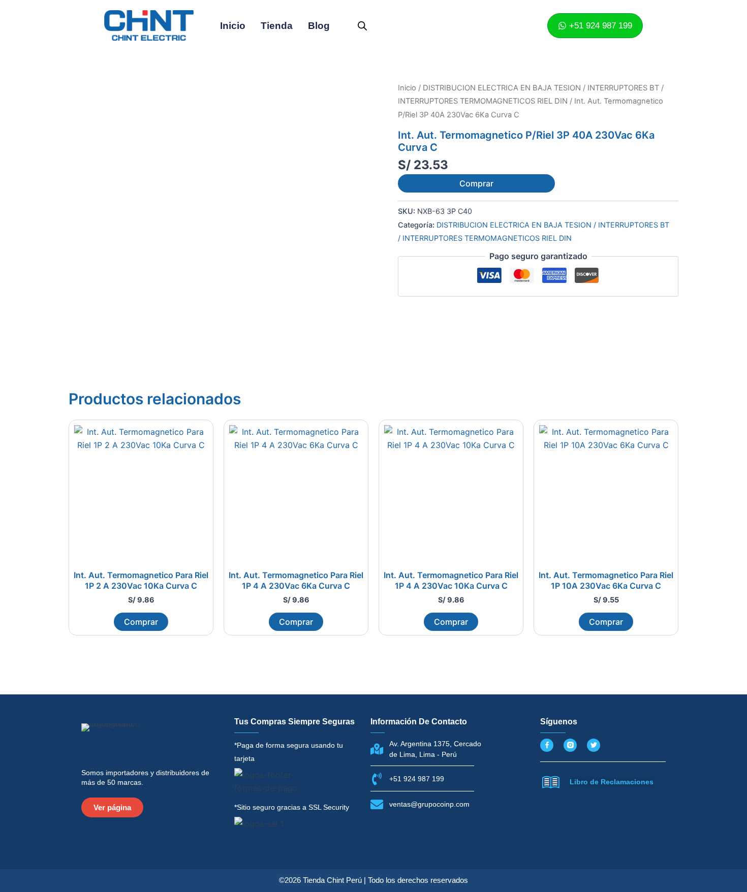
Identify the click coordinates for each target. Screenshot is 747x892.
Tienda (277, 25)
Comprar (476, 183)
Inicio (232, 25)
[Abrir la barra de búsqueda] (362, 25)
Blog (319, 25)
